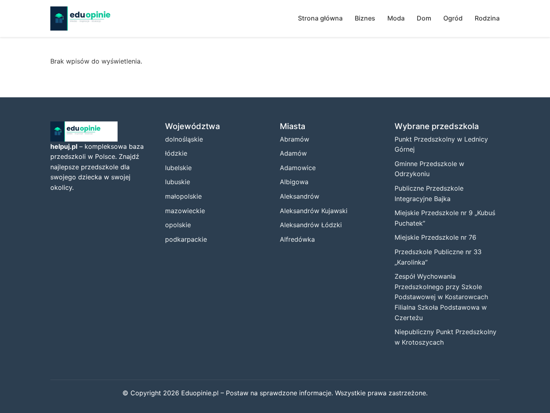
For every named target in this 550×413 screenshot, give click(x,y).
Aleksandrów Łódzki (311, 225)
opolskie (178, 225)
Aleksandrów (299, 196)
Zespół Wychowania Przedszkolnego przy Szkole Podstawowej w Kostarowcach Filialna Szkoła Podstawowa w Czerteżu (441, 296)
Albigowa (294, 182)
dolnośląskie (184, 139)
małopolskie (183, 196)
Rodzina (487, 18)
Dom (424, 18)
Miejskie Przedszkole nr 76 (435, 237)
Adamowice (298, 168)
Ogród (453, 18)
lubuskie (177, 182)
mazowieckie (185, 211)
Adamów (293, 153)
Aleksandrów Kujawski (313, 211)
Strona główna (320, 18)
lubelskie (178, 168)
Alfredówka (297, 239)
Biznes (365, 18)
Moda (396, 18)
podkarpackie (186, 239)
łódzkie (176, 153)
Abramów (294, 139)
